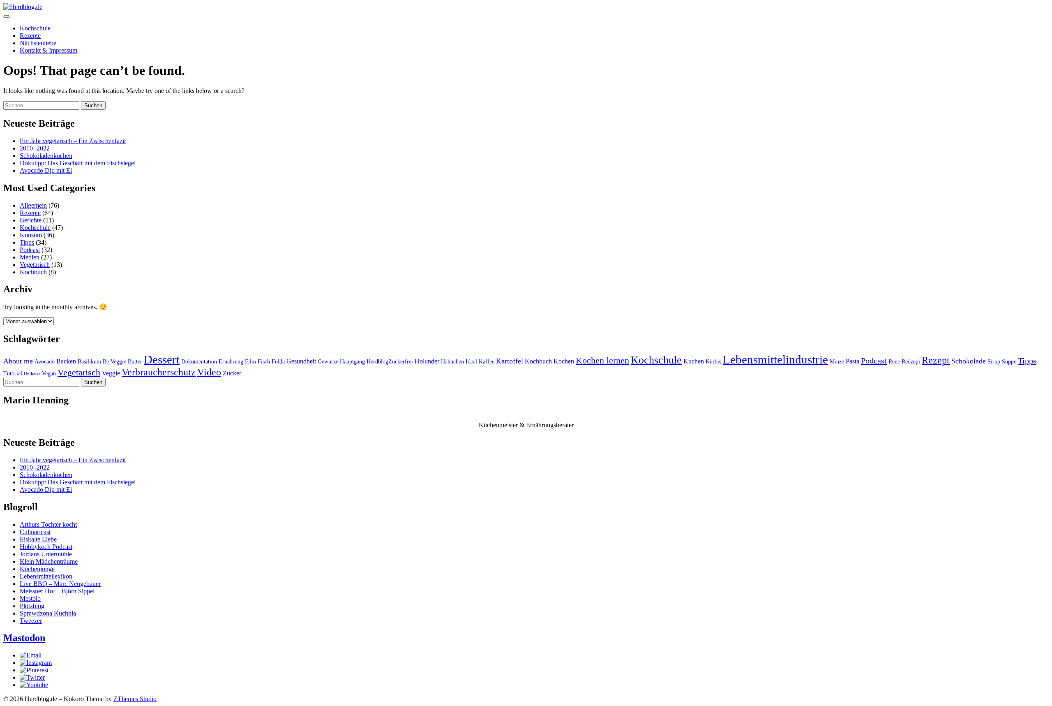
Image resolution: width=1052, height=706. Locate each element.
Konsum (31, 234)
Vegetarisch (35, 264)
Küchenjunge (37, 568)
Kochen (564, 361)
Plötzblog (32, 605)
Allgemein (33, 205)
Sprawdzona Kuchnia (48, 613)
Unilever (32, 374)
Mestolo (30, 598)
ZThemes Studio (135, 698)
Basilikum (89, 362)
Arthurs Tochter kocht (48, 524)
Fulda (278, 362)
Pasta (852, 361)
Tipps (27, 242)
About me (18, 361)
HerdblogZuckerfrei (390, 362)
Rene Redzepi (904, 362)
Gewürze (328, 362)
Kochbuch (33, 272)
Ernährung (231, 362)
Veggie (111, 373)
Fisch (264, 362)
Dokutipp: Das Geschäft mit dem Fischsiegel (78, 163)
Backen (66, 361)
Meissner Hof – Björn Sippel (57, 591)
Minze (837, 362)
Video (209, 371)
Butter (135, 362)
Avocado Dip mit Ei (46, 170)
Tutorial (12, 373)
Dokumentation (199, 362)
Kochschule (35, 28)
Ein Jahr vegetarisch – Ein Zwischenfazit (73, 140)
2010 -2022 (35, 148)
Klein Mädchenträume (49, 561)
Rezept (936, 360)
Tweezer (31, 620)
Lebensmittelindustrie (775, 359)
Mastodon (24, 637)
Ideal (471, 362)
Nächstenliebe (38, 42)
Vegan (49, 373)
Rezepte (30, 35)
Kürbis (713, 362)
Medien (29, 257)
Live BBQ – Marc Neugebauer (60, 583)
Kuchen (693, 361)
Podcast (30, 249)
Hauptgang (352, 362)
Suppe (1009, 362)
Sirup (993, 362)
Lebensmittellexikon (46, 576)
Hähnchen (452, 362)
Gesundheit (301, 361)
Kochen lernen (602, 361)
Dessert (162, 359)
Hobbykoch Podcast (46, 546)
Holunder (427, 361)
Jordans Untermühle (46, 554)
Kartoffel (509, 361)
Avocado (45, 362)
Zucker (232, 373)
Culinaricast (35, 531)
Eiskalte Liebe (38, 539)
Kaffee (486, 362)
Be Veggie (114, 362)
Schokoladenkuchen (46, 155)
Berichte (31, 220)
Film (250, 362)
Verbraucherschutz (159, 371)
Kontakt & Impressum (48, 50)
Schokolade (968, 361)
